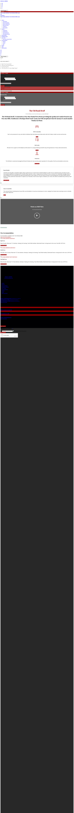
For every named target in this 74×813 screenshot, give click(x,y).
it (0, 55)
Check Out (2, 79)
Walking (4, 41)
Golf (3, 44)
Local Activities (4, 40)
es (2, 5)
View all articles (3, 302)
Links (3, 46)
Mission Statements (6, 23)
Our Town (4, 37)
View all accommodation (5, 237)
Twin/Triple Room (6, 32)
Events (3, 45)
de (2, 3)
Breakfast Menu (5, 36)
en (2, 4)
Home (3, 20)
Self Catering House (6, 34)
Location (37, 150)
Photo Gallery (5, 27)
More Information (3, 245)
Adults (1, 80)
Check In (2, 78)
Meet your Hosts (6, 25)
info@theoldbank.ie (8, 278)
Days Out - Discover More (7, 39)
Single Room (5, 30)
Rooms (3, 29)
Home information (6, 22)
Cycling (4, 42)
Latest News (5, 21)
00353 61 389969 (4, 1)
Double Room (5, 31)
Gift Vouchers (4, 47)
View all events (3, 318)
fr (0, 53)
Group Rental (4, 35)
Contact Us (5, 26)
